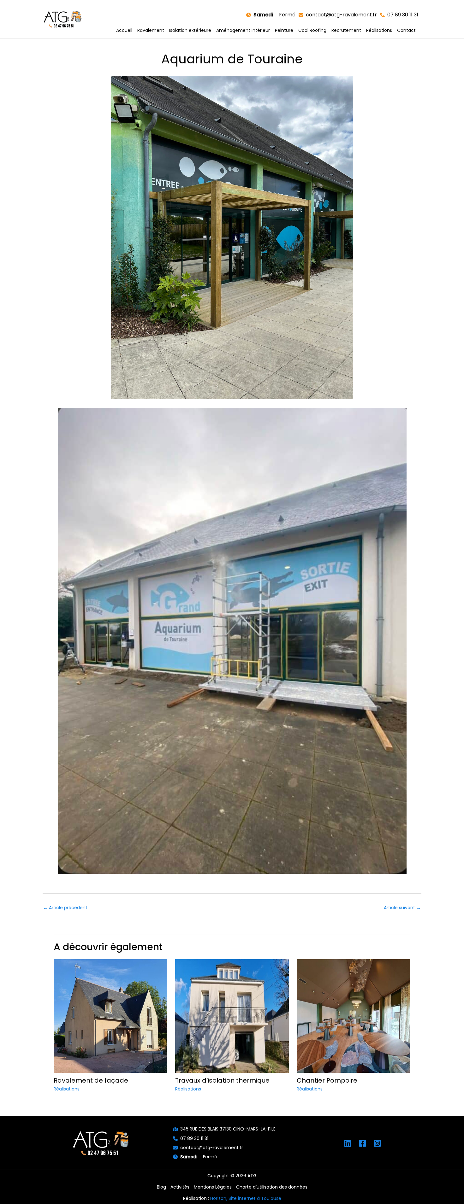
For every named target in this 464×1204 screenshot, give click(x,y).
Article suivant (402, 907)
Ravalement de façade (91, 1080)
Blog (161, 1187)
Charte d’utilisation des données (271, 1187)
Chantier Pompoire (327, 1080)
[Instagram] (377, 1143)
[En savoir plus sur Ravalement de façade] (110, 1016)
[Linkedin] (348, 1143)
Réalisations (67, 1089)
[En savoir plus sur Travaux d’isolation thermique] (232, 1016)
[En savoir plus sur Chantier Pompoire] (353, 1016)
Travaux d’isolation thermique (222, 1080)
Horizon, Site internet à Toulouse (245, 1198)
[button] (270, 15)
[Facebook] (362, 1143)
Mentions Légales (213, 1187)
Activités (179, 1187)
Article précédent (65, 907)
